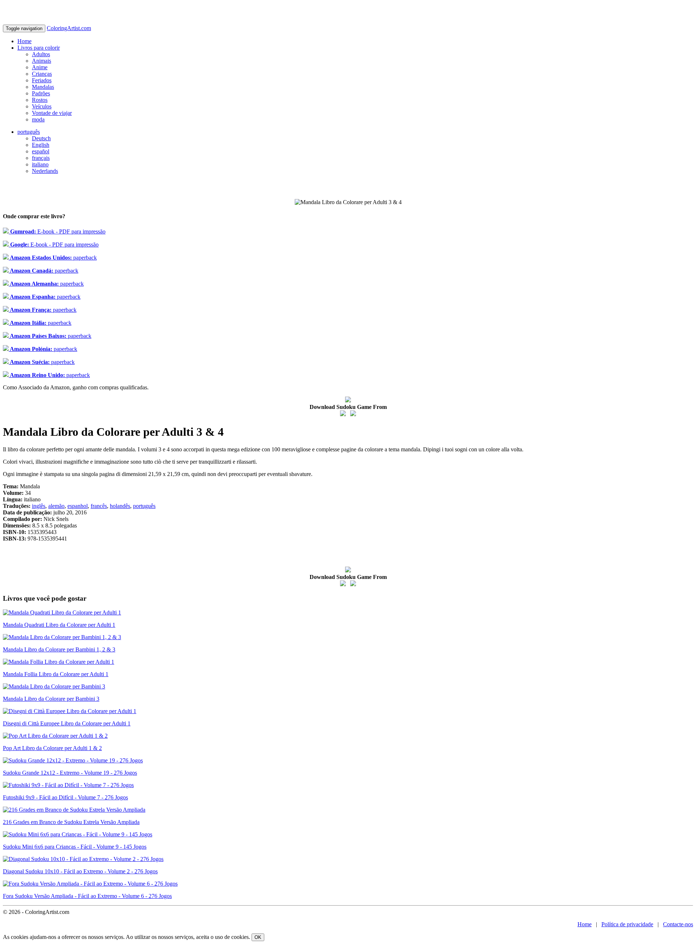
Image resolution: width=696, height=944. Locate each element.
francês (99, 506)
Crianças (42, 74)
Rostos (39, 100)
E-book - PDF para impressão (57, 231)
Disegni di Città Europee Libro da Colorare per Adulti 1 (66, 723)
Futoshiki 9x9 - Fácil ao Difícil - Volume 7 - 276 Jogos (65, 797)
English (40, 145)
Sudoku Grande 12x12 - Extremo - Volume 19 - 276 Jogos (70, 773)
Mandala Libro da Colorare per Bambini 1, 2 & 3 (59, 649)
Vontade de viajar (52, 113)
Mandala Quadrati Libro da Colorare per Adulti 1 (59, 625)
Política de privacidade (627, 924)
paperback (53, 257)
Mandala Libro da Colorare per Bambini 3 (51, 699)
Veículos (41, 106)
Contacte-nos (678, 924)
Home (24, 41)
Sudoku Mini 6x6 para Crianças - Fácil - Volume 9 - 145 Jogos (74, 847)
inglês (38, 506)
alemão (56, 506)
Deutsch (41, 138)
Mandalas (43, 87)
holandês (120, 506)
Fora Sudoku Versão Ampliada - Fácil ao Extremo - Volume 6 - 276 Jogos (87, 896)
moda (38, 119)
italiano (40, 164)
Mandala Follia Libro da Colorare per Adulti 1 (55, 674)
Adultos (41, 54)
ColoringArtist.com (69, 28)
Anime (39, 67)
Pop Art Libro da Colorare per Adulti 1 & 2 (52, 748)
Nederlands (45, 171)
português (28, 132)
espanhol (77, 506)
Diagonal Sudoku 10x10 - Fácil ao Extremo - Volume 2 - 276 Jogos (80, 871)
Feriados (41, 80)
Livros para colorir (38, 48)
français (41, 158)
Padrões (41, 93)
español (40, 151)
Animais (41, 61)
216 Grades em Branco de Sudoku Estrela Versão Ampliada (71, 822)
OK (257, 937)
